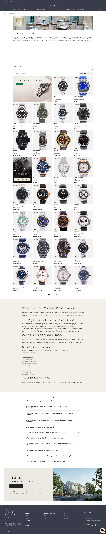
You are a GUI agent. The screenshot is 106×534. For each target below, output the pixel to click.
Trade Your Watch (48, 518)
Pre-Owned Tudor (27, 359)
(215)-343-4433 (7, 1)
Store (14, 1)
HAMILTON (27, 523)
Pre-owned (46, 9)
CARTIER (27, 513)
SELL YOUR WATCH (22, 179)
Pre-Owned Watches (49, 513)
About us (66, 511)
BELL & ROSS (28, 525)
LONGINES (27, 520)
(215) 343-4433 (89, 518)
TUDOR (26, 515)
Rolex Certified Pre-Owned (25, 9)
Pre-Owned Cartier (27, 354)
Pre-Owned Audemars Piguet (30, 363)
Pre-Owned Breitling (28, 365)
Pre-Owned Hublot (27, 372)
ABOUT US (16, 486)
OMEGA (26, 518)
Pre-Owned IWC (27, 370)
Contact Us (80, 9)
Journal (73, 9)
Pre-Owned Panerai (28, 368)
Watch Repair (66, 9)
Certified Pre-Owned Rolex (29, 352)
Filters (16, 73)
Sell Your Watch (56, 9)
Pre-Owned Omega (28, 357)
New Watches (38, 9)
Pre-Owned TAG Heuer (28, 374)
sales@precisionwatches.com (93, 520)
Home (5, 13)
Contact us (67, 518)
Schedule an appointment (22, 1)
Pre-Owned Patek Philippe (29, 361)
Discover (19, 84)
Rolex (14, 9)
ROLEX (26, 511)
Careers (66, 515)
